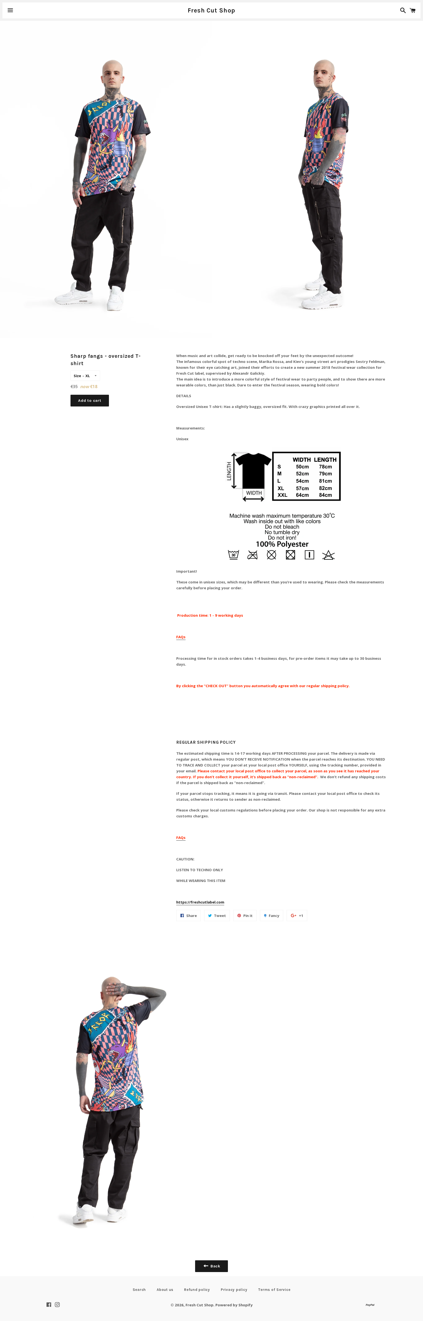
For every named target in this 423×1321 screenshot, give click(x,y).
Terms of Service (274, 1289)
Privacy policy (234, 1289)
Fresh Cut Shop (211, 10)
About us (165, 1289)
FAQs (181, 636)
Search (139, 1289)
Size (77, 375)
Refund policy (197, 1289)
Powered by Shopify (234, 1304)
